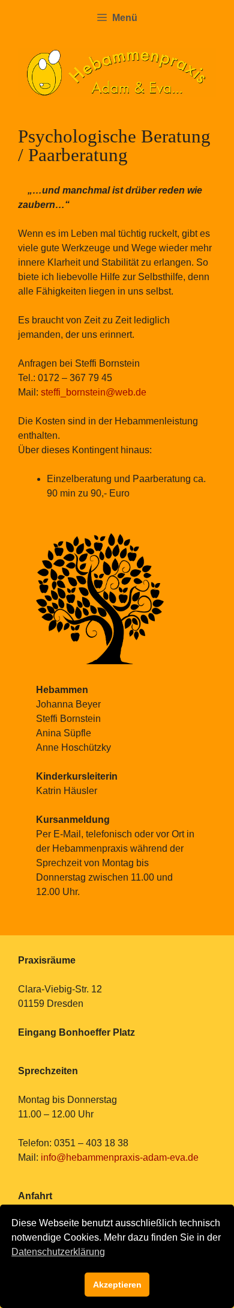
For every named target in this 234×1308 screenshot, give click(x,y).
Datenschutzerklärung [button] (58, 1252)
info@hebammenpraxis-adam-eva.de (118, 1157)
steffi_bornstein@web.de (93, 392)
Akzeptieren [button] (117, 1284)
